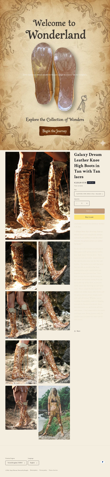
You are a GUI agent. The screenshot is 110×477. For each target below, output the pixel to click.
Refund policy (33, 470)
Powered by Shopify (23, 470)
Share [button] (78, 331)
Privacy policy (43, 470)
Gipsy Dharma (13, 470)
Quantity (76, 199)
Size (75, 190)
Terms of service (53, 470)
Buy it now (89, 217)
